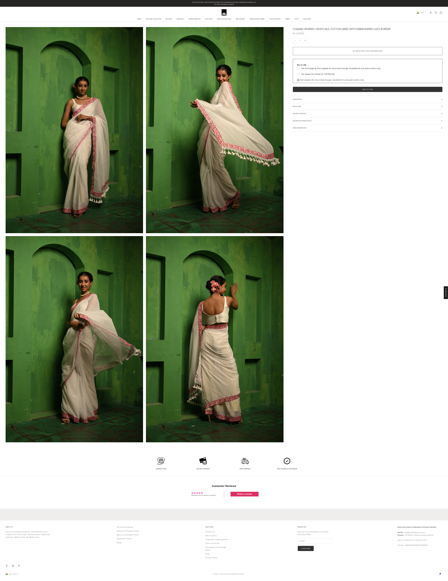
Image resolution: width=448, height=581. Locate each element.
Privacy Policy (211, 558)
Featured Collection (153, 19)
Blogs (119, 542)
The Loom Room (274, 19)
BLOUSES (169, 19)
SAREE (139, 19)
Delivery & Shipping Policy (128, 531)
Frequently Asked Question (216, 539)
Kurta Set (208, 19)
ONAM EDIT (180, 19)
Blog (207, 554)
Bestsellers (240, 19)
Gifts (297, 19)
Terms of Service (212, 543)
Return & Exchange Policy (127, 535)
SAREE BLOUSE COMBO (257, 19)
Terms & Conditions (125, 527)
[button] (46, 559)
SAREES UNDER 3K (195, 19)
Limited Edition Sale (224, 19)
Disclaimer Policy (124, 539)
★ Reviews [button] (446, 292)
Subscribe (305, 548)
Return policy (211, 536)
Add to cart (367, 89)
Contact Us (210, 532)
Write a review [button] (244, 494)
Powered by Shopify (237, 574)
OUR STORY (307, 19)
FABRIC (287, 19)
